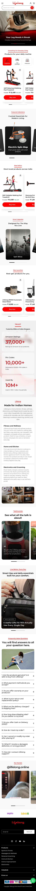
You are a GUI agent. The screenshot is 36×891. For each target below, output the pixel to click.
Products (4, 848)
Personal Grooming (8, 856)
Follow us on (18, 837)
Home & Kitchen (7, 859)
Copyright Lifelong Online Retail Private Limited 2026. (18, 886)
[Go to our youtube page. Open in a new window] (20, 841)
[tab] (7, 61)
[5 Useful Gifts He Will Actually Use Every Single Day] (18, 604)
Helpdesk (4, 870)
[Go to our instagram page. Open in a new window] (12, 841)
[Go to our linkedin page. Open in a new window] (24, 841)
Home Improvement (8, 862)
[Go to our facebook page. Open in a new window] (16, 841)
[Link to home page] (18, 822)
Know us (4, 875)
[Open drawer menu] (2, 3)
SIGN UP (29, 832)
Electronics (5, 864)
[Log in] (30, 3)
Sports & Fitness (7, 850)
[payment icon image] (18, 882)
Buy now (13, 97)
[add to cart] (20, 70)
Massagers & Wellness (9, 853)
